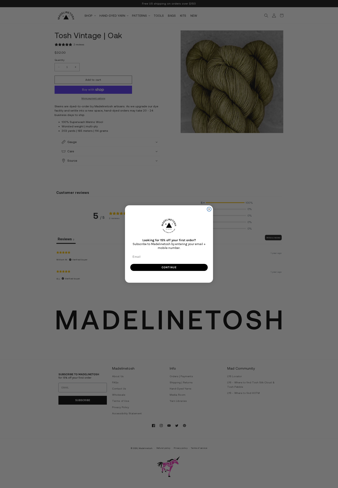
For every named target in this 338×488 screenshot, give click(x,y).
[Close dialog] (209, 209)
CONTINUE (169, 267)
